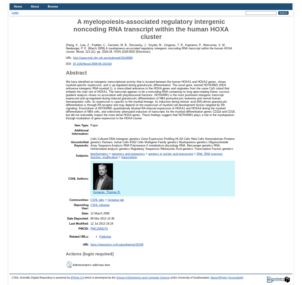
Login (15, 12)
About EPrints (218, 277)
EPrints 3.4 (77, 277)
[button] (69, 264)
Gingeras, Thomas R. (106, 192)
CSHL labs (97, 200)
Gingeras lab (116, 200)
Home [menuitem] (18, 6)
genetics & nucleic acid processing (170, 154)
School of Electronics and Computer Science (143, 277)
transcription (129, 157)
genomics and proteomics (128, 154)
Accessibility (236, 277)
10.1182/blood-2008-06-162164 (92, 63)
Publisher (105, 236)
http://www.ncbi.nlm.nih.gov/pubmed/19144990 (103, 58)
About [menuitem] (35, 6)
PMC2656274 (99, 228)
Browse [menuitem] (53, 6)
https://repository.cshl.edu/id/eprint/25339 (116, 244)
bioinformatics (99, 154)
